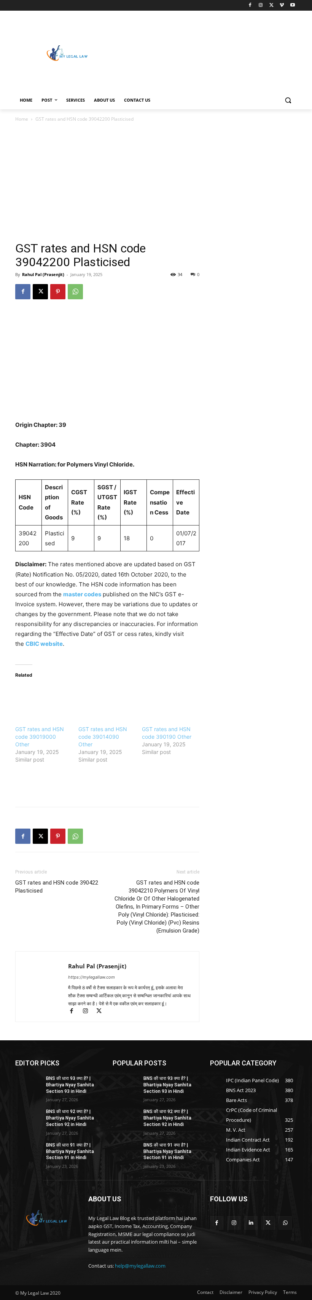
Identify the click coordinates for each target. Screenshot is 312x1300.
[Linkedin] (251, 1223)
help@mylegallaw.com (140, 1265)
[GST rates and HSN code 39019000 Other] (43, 701)
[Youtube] (292, 5)
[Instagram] (260, 5)
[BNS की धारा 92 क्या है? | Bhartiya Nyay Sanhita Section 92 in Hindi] (28, 1117)
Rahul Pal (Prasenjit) (43, 274)
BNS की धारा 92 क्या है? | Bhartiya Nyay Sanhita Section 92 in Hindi (70, 1118)
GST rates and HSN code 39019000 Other (39, 736)
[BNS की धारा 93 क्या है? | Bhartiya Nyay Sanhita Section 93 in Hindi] (28, 1084)
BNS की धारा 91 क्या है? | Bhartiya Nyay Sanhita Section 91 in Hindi (70, 1151)
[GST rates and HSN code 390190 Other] (169, 701)
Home (21, 119)
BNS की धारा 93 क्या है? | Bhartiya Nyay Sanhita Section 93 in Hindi (70, 1085)
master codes (82, 594)
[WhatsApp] (75, 291)
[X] (271, 5)
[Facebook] (250, 5)
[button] (288, 100)
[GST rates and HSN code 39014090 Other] (106, 701)
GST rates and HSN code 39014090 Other (102, 736)
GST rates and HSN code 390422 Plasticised (56, 886)
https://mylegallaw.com (91, 977)
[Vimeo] (281, 5)
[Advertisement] (208, 52)
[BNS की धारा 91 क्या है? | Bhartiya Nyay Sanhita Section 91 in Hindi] (28, 1151)
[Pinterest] (57, 291)
